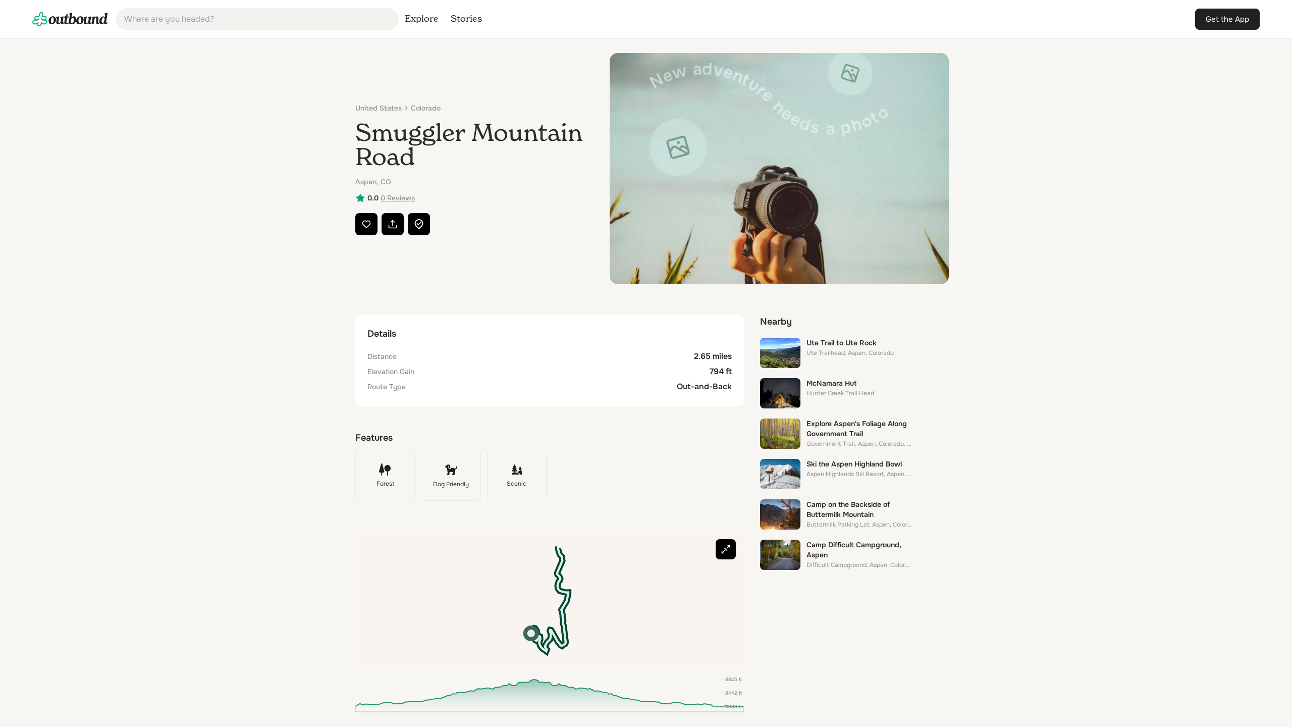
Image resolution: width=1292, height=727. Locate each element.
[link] (70, 19)
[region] (549, 599)
